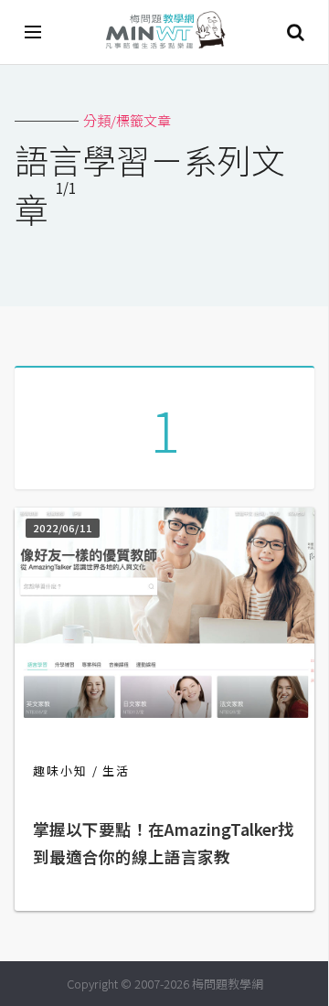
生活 (116, 770)
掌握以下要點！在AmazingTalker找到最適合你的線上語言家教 (163, 843)
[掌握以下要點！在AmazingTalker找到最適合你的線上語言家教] (164, 712)
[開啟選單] (34, 32)
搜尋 (295, 32)
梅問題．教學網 (164, 32)
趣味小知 (60, 770)
